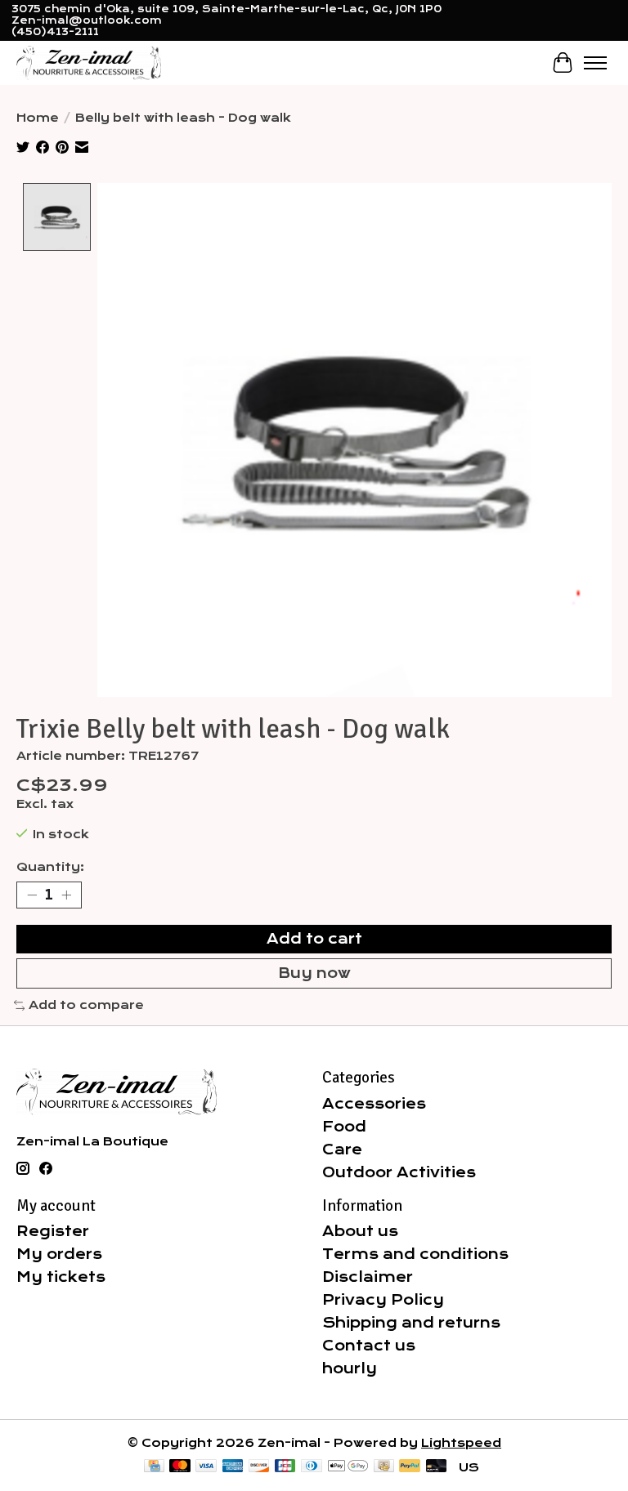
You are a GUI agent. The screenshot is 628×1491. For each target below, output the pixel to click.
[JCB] (285, 1467)
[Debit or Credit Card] (436, 1467)
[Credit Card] (154, 1467)
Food (344, 1126)
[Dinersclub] (311, 1467)
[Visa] (206, 1467)
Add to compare (86, 1004)
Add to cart (314, 939)
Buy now (314, 973)
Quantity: (50, 866)
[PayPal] (409, 1467)
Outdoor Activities (399, 1172)
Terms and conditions (415, 1254)
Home (37, 117)
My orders (59, 1254)
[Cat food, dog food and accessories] (88, 62)
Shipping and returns (411, 1323)
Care (342, 1149)
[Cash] (384, 1467)
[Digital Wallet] (348, 1467)
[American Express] (233, 1467)
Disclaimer (367, 1277)
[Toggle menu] (595, 63)
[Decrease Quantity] (32, 895)
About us (360, 1231)
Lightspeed (461, 1442)
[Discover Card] (259, 1467)
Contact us (368, 1345)
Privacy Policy (383, 1300)
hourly (349, 1368)
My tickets (60, 1277)
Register (52, 1231)
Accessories (374, 1104)
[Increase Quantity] (66, 895)
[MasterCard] (180, 1467)
